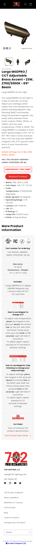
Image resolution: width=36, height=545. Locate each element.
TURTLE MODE (9, 507)
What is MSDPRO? (11, 498)
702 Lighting (13, 541)
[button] (4, 4)
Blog (6, 513)
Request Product (18, 176)
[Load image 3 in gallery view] (27, 62)
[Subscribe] (29, 532)
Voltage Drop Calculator (15, 522)
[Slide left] (2, 62)
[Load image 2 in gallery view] (18, 62)
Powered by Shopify (25, 541)
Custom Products (11, 517)
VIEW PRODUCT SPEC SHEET (18, 169)
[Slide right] (34, 62)
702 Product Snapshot (13, 492)
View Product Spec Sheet (16, 435)
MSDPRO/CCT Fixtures (13, 502)
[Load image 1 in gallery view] (9, 62)
